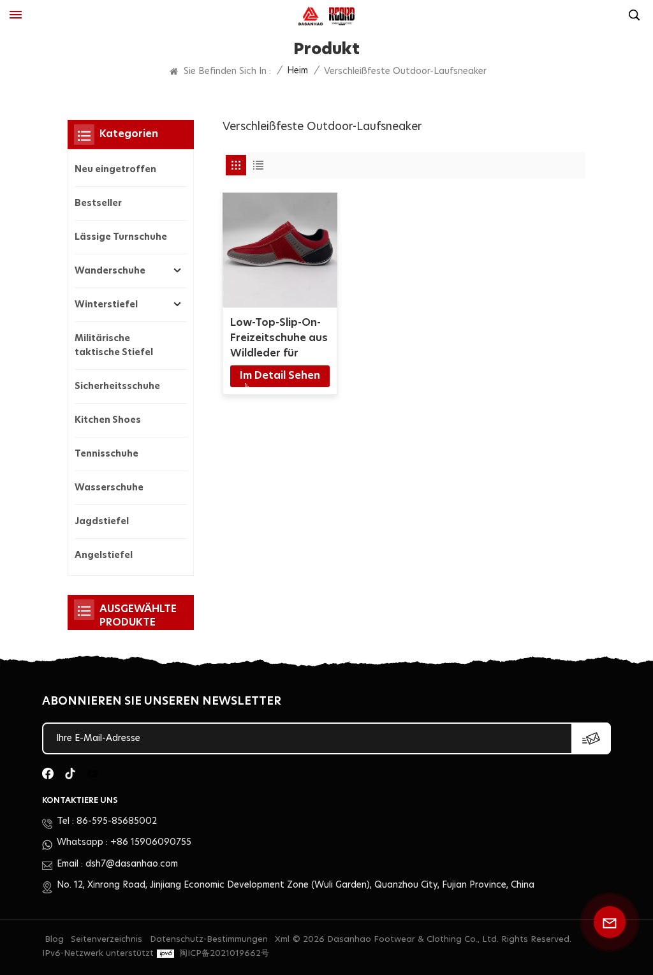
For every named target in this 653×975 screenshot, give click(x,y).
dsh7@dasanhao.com (131, 864)
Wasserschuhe (109, 487)
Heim (297, 70)
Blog (54, 939)
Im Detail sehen (280, 375)
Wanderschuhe (110, 271)
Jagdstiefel (102, 521)
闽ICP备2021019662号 (224, 953)
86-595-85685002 (117, 821)
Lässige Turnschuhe (121, 237)
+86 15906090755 (150, 842)
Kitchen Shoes (108, 420)
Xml (282, 939)
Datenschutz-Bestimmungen (209, 939)
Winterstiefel (106, 304)
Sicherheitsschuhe (117, 386)
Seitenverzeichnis (106, 939)
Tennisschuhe (106, 454)
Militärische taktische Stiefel (114, 345)
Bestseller (98, 203)
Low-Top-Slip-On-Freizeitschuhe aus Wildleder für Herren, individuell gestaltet (279, 339)
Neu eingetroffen (115, 169)
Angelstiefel (104, 555)
